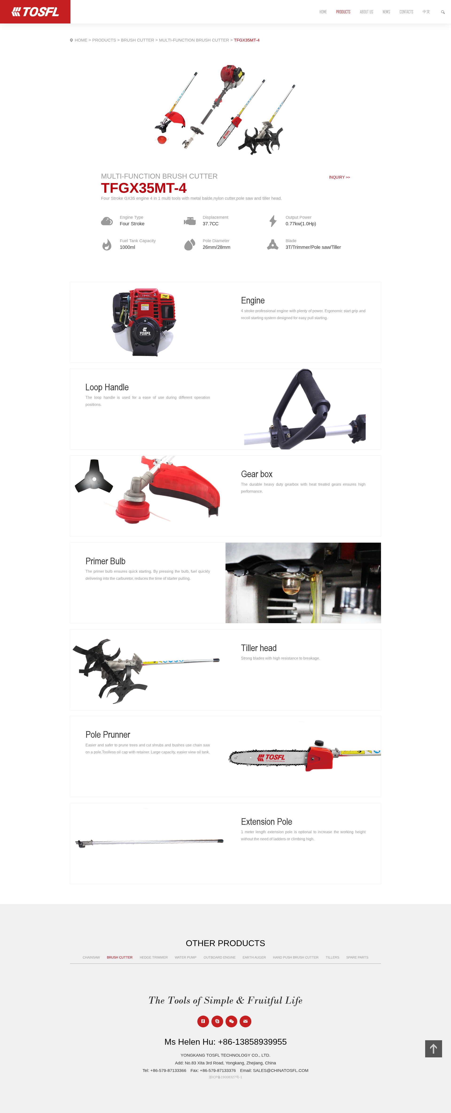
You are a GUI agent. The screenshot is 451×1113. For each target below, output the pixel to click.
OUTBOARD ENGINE (220, 957)
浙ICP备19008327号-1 (225, 1077)
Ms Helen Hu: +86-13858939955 (225, 1042)
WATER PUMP (185, 957)
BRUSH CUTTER (137, 40)
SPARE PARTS (357, 957)
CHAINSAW (91, 957)
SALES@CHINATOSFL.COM (280, 1070)
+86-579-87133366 (168, 1070)
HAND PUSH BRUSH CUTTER (296, 957)
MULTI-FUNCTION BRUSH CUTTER (194, 40)
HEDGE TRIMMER (154, 957)
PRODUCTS (104, 40)
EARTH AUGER (254, 957)
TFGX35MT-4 (247, 40)
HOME (81, 40)
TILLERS (332, 957)
